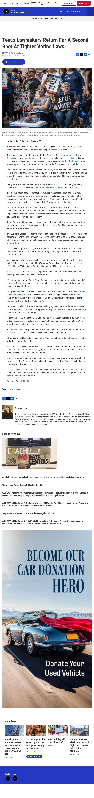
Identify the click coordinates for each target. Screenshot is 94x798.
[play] (6, 11)
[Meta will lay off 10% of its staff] (58, 730)
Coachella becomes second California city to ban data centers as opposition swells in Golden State (43, 477)
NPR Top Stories (16, 389)
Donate (84, 3)
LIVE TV (69, 3)
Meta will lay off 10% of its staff (56, 741)
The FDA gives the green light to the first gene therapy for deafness (35, 744)
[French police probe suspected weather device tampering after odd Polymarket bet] (14, 730)
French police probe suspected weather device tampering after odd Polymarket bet (13, 746)
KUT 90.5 (25, 381)
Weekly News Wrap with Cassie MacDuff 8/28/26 (22, 485)
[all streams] (90, 11)
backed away (34, 214)
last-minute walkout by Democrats (52, 187)
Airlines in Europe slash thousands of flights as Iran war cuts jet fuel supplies (79, 745)
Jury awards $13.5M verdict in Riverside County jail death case (28, 513)
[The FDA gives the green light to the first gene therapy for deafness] (36, 730)
